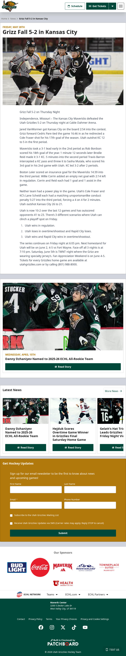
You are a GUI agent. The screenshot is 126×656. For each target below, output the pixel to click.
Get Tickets (99, 6)
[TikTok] (74, 627)
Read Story (64, 366)
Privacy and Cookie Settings (95, 619)
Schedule (76, 6)
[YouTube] (85, 627)
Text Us (114, 649)
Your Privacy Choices (66, 619)
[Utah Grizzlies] (10, 6)
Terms (49, 619)
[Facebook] (41, 627)
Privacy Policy (35, 619)
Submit (63, 533)
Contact (21, 619)
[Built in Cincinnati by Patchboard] (63, 642)
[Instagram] (52, 627)
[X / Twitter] (63, 627)
